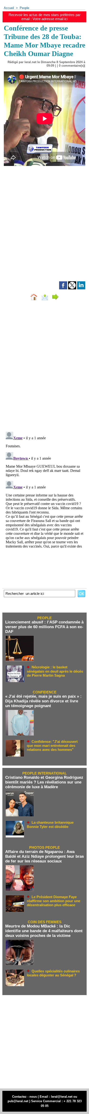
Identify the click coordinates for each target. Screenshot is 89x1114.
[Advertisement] (40, 230)
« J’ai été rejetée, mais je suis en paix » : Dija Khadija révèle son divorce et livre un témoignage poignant (43, 701)
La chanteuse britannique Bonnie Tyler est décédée (50, 824)
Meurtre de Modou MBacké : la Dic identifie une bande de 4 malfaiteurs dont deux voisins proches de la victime (44, 931)
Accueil (9, 8)
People (24, 8)
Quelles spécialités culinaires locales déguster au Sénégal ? (53, 973)
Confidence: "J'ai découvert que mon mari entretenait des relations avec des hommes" (52, 746)
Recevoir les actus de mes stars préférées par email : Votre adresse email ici (44, 17)
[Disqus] (44, 367)
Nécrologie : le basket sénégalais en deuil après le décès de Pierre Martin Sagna (55, 671)
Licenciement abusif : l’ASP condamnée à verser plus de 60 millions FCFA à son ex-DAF (44, 627)
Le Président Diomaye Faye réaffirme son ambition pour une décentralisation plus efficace (53, 901)
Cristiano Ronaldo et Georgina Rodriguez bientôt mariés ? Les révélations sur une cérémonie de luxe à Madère (44, 782)
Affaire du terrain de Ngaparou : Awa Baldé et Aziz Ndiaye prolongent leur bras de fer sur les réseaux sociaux (44, 856)
